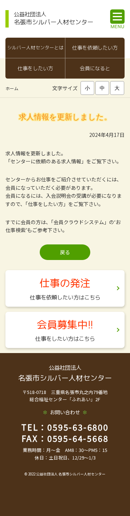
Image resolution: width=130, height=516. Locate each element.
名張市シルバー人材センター (54, 18)
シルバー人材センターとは (35, 47)
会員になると (95, 68)
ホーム (11, 88)
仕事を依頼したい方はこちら (65, 297)
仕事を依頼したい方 (95, 47)
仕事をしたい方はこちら (65, 339)
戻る (65, 252)
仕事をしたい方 (35, 68)
